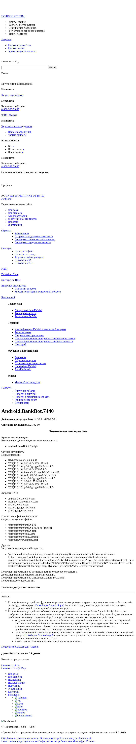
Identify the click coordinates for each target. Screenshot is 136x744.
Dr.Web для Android (49, 605)
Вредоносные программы (29, 335)
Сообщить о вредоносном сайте (33, 242)
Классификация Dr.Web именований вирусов (40, 329)
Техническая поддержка (22, 27)
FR (20, 195)
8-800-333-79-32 (10, 109)
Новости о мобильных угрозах (32, 396)
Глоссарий (20, 344)
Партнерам (14, 685)
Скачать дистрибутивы (22, 24)
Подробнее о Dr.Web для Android (19, 646)
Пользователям (16, 682)
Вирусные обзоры (25, 390)
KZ (31, 195)
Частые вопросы (17, 134)
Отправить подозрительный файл (34, 236)
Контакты (13, 691)
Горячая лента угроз (26, 399)
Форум (13, 115)
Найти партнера (18, 33)
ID (42, 195)
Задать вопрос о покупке (22, 51)
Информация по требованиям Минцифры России (66, 741)
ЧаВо (4, 115)
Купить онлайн (16, 48)
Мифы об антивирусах (27, 382)
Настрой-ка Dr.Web (25, 366)
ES (16, 195)
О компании (15, 224)
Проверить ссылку (25, 254)
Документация (17, 21)
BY (39, 195)
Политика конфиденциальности (19, 741)
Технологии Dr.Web (26, 316)
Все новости (22, 402)
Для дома (13, 209)
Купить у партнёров (19, 45)
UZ (35, 195)
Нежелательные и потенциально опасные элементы (44, 341)
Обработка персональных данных (20, 738)
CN (8, 195)
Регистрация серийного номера (27, 30)
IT (24, 195)
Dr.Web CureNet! (24, 263)
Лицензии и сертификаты (22, 218)
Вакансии (13, 694)
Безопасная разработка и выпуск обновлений (66, 738)
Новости (13, 221)
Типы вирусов (23, 332)
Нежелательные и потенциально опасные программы (45, 338)
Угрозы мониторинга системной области (38, 291)
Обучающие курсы (25, 360)
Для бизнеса (15, 212)
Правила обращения (19, 131)
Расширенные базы (25, 313)
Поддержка (14, 679)
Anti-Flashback (23, 369)
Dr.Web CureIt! (23, 260)
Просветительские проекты (30, 363)
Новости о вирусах (25, 393)
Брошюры (20, 357)
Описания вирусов (25, 288)
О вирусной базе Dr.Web (28, 310)
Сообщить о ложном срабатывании (35, 239)
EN (12, 195)
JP (27, 195)
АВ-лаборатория (17, 215)
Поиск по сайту (10, 61)
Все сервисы (22, 233)
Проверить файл (24, 251)
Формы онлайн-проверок (29, 257)
